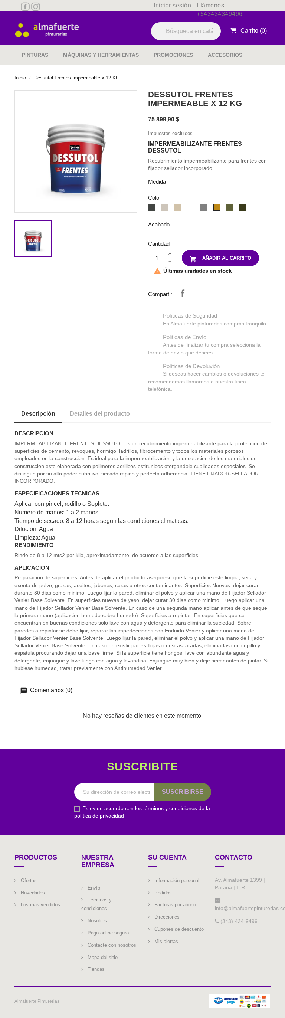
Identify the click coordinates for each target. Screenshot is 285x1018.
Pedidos (162, 893)
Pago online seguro (107, 933)
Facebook (25, 6)
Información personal (176, 880)
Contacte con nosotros (111, 945)
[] (218, 39)
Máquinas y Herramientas (101, 55)
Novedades (32, 893)
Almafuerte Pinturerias (36, 1001)
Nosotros (96, 920)
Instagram (35, 6)
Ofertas (28, 880)
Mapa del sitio (102, 957)
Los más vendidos (39, 904)
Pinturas (35, 55)
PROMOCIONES (173, 55)
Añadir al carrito (220, 259)
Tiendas (95, 969)
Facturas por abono (174, 904)
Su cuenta (167, 857)
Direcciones (166, 917)
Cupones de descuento (178, 929)
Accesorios (225, 55)
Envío (93, 888)
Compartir (182, 293)
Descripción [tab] (38, 413)
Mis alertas (165, 941)
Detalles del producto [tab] (100, 413)
